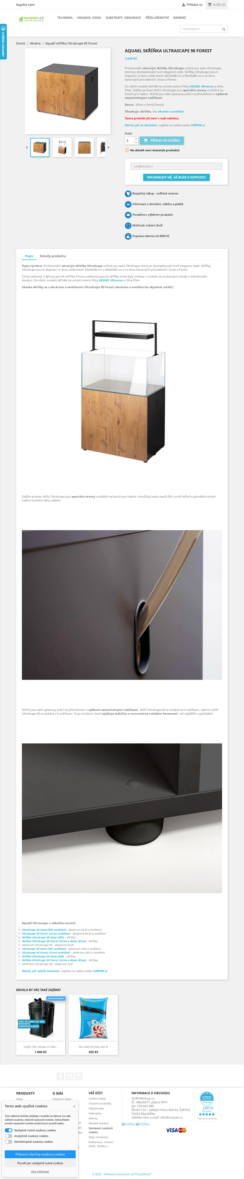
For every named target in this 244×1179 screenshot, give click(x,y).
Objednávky (96, 1108)
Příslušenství (157, 18)
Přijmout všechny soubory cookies (40, 1154)
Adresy (93, 1118)
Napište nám (25, 5)
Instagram (79, 1076)
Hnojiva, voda (89, 18)
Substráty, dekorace (123, 18)
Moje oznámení (98, 1137)
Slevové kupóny (98, 1123)
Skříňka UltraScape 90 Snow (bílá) (43, 956)
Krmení (179, 18)
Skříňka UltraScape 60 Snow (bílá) (43, 937)
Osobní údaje (97, 1098)
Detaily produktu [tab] (53, 256)
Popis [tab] (29, 256)
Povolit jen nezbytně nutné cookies (40, 1163)
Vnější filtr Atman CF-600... (41, 1047)
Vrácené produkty (100, 1103)
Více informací (40, 1171)
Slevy (19, 1099)
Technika (65, 18)
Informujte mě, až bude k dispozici (176, 177)
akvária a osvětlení (171, 111)
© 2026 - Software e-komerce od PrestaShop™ (122, 1174)
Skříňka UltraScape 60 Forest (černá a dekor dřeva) (54, 941)
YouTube (69, 1076)
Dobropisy (95, 1113)
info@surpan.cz (171, 1117)
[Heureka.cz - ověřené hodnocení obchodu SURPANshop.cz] (206, 1106)
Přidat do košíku (162, 140)
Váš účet (96, 1093)
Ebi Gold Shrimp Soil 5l (93, 1047)
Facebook (60, 1076)
